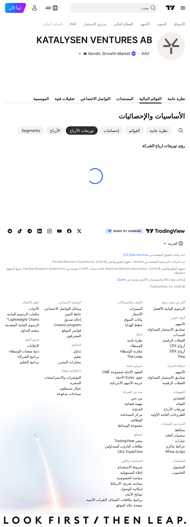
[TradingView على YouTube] (59, 231)
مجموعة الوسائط (130, 425)
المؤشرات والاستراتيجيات (62, 377)
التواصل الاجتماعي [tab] (95, 98)
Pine (181, 356)
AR (48, 7)
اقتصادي (179, 398)
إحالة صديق (72, 319)
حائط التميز (73, 314)
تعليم (77, 356)
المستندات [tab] (124, 98)
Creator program (67, 325)
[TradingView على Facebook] (69, 231)
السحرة (75, 383)
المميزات (135, 308)
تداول (77, 351)
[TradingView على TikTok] (19, 231)
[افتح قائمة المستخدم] (35, 8)
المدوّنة (137, 409)
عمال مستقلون (70, 388)
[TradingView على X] (79, 231)
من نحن (136, 398)
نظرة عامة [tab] (176, 98)
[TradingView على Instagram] (49, 231)
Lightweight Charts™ (22, 319)
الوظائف (136, 420)
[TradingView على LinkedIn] (39, 231)
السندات (179, 335)
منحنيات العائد (175, 435)
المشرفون (73, 336)
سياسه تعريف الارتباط (126, 483)
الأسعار (137, 314)
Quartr (121, 279)
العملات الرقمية (174, 340)
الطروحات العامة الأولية (168, 414)
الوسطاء (136, 345)
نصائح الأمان (133, 494)
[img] (85, 53)
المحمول (179, 467)
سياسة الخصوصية (129, 478)
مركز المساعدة (131, 414)
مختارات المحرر (69, 362)
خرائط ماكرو (175, 446)
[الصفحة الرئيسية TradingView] (170, 7)
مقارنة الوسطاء (131, 351)
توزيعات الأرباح (174, 409)
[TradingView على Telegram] (29, 231)
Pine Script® (175, 451)
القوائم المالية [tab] (150, 98)
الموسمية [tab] (41, 98)
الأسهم (180, 324)
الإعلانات (33, 345)
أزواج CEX (177, 345)
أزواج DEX (177, 351)
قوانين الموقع (71, 330)
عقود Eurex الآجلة (129, 377)
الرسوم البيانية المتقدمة (22, 325)
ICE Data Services (135, 255)
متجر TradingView (128, 441)
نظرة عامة (134, 340)
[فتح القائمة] (183, 8)
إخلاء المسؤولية (131, 472)
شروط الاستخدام (130, 467)
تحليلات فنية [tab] (64, 98)
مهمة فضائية (133, 403)
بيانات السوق (133, 319)
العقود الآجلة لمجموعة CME (122, 372)
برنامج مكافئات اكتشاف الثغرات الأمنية (114, 500)
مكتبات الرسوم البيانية (23, 314)
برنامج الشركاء (28, 356)
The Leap (134, 356)
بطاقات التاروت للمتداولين (123, 446)
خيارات (180, 441)
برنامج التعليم (29, 362)
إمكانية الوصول (131, 489)
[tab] (158, 130)
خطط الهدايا (133, 325)
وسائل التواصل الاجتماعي (62, 308)
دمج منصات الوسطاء (24, 351)
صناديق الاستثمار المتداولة (166, 329)
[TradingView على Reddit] (9, 231)
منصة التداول (29, 330)
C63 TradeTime (130, 451)
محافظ (180, 430)
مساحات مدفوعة (69, 394)
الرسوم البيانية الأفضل (169, 308)
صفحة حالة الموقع (129, 505)
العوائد (180, 403)
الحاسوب (178, 472)
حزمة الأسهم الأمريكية (126, 383)
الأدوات (34, 308)
